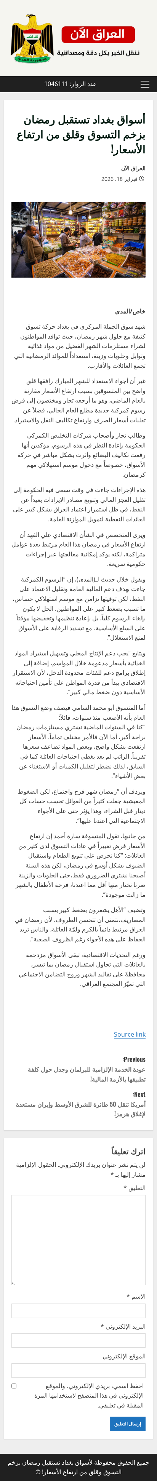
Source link (130, 1034)
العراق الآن (133, 168)
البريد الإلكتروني (123, 1326)
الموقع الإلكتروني (124, 1356)
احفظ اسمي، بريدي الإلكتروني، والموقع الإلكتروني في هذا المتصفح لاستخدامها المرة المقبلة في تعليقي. (89, 1395)
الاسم (136, 1296)
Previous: (87, 1068)
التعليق (134, 1188)
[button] (145, 84)
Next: (81, 1104)
